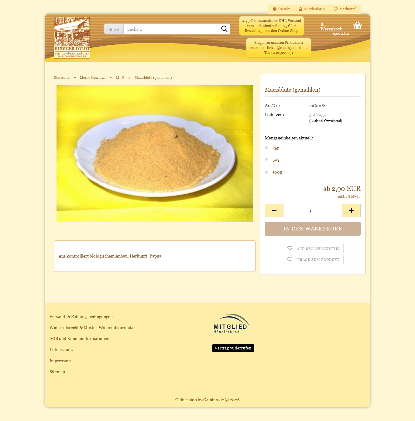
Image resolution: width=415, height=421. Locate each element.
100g (277, 171)
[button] (274, 210)
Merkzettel (347, 9)
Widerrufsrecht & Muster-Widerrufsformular (92, 327)
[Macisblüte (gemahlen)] (155, 153)
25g (276, 147)
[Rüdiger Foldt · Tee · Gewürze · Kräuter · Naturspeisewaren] (72, 41)
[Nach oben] (398, 411)
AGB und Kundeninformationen (79, 338)
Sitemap (57, 371)
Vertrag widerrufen (233, 348)
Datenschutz (61, 349)
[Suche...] (224, 29)
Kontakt (283, 9)
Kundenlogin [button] (313, 9)
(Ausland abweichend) (325, 121)
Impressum (60, 360)
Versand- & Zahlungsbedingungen (81, 316)
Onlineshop (186, 399)
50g (276, 159)
